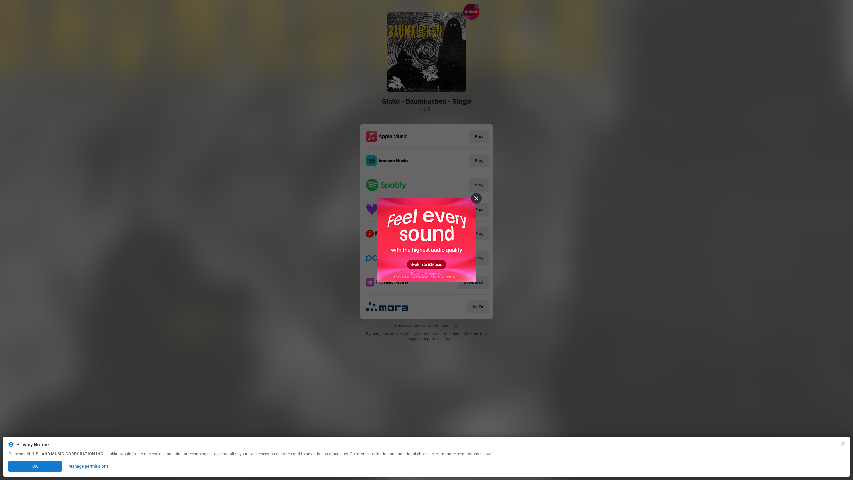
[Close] (842, 443)
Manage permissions (88, 466)
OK (35, 466)
